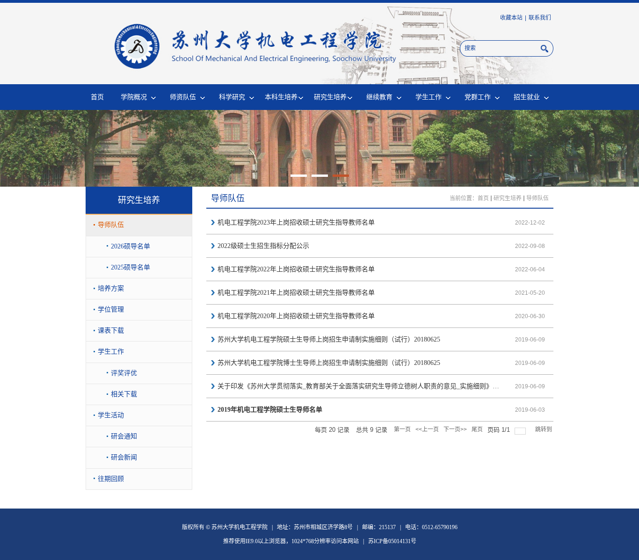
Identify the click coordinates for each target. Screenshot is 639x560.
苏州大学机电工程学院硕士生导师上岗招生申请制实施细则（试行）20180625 (329, 339)
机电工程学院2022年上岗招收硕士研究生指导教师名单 (296, 269)
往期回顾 (111, 478)
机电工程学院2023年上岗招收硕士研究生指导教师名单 (296, 222)
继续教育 (379, 97)
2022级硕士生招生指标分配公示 (263, 245)
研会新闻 (124, 457)
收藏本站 (511, 18)
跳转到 (544, 429)
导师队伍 (111, 224)
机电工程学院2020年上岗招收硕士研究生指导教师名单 (296, 316)
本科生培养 (281, 97)
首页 (97, 97)
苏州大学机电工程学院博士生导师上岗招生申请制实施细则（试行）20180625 (329, 362)
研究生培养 (330, 97)
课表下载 (111, 330)
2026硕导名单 (130, 246)
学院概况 (134, 97)
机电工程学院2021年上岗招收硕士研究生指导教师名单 (296, 292)
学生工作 (428, 97)
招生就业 (527, 97)
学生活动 (111, 415)
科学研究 (232, 97)
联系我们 (540, 18)
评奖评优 (124, 373)
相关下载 (124, 394)
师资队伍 (183, 97)
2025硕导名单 (130, 267)
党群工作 (478, 97)
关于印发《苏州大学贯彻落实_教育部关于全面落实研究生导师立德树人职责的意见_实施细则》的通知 (360, 386)
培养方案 (111, 288)
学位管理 (111, 309)
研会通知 (124, 436)
